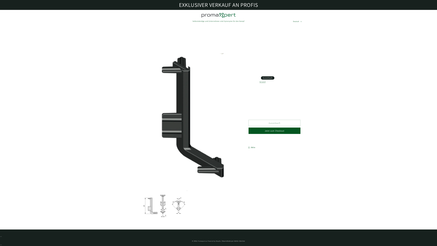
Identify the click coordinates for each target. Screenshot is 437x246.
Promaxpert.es (202, 241)
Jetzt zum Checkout (274, 130)
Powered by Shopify (214, 241)
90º (254, 102)
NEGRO (256, 92)
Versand (262, 82)
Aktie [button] (253, 147)
